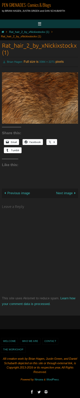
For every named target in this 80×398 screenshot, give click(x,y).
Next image (64, 192)
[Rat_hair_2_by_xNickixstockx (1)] (40, 97)
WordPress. (53, 378)
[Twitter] (39, 390)
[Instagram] (46, 390)
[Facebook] (32, 390)
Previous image (18, 192)
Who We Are (30, 340)
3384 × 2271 (47, 61)
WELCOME (9, 340)
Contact (50, 340)
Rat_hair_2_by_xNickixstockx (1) (29, 31)
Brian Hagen (14, 61)
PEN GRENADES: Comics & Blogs (26, 5)
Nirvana (39, 378)
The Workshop (13, 348)
